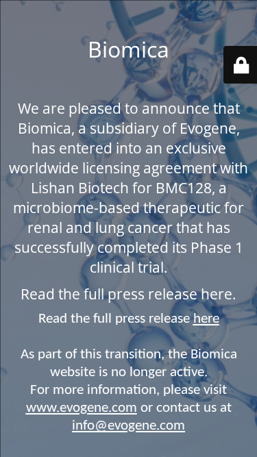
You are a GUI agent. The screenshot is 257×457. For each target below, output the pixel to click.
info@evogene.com (128, 426)
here (206, 319)
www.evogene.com (81, 408)
